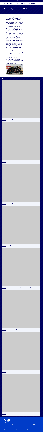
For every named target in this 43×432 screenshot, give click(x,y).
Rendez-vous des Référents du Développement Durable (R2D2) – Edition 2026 (14, 413)
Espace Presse (29, 1)
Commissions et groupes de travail (18, 3)
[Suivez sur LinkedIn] (6, 425)
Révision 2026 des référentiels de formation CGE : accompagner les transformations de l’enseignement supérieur (19, 287)
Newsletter (18, 1)
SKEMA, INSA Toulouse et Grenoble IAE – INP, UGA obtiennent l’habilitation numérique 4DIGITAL (17, 329)
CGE (7, 3)
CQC (33, 423)
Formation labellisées (35, 424)
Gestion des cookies (35, 429)
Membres (11, 3)
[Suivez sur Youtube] (4, 425)
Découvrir (4, 120)
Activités (25, 3)
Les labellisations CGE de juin (7, 245)
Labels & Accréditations (32, 3)
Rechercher (22, 1)
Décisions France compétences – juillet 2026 (9, 119)
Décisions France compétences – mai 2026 (9, 371)
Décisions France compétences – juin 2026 (9, 203)
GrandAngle (20, 423)
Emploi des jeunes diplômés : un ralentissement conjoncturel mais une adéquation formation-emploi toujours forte (19, 161)
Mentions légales (17, 429)
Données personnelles (26, 429)
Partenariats (13, 423)
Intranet (34, 1)
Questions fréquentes (39, 1)
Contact (26, 1)
